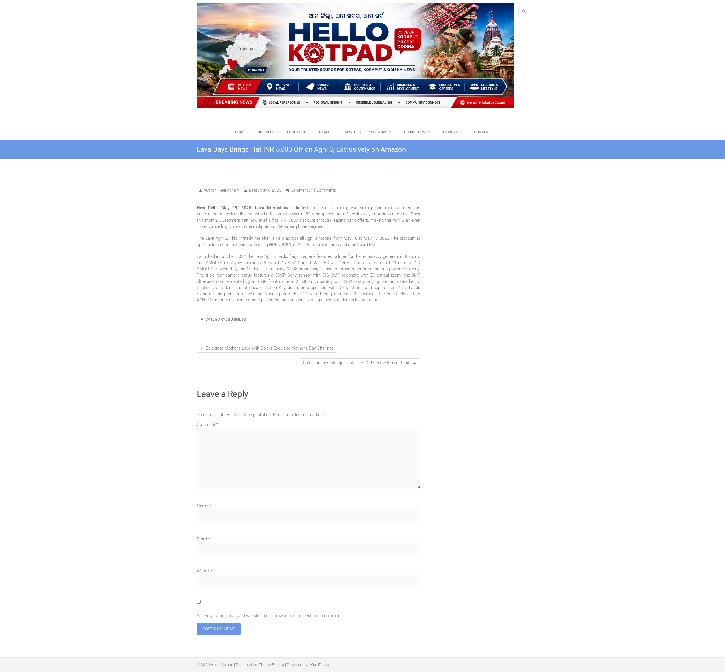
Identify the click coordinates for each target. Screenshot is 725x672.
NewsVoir (452, 132)
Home (240, 132)
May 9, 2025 (270, 190)
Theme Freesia (271, 664)
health (325, 132)
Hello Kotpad (222, 664)
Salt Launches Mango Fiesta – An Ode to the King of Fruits (360, 362)
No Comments (323, 190)
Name (204, 505)
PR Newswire (379, 132)
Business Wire (417, 132)
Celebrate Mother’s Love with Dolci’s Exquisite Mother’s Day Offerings (267, 348)
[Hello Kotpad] (355, 55)
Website (204, 570)
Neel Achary (228, 190)
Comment (207, 424)
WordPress (319, 664)
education (297, 132)
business (266, 132)
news (350, 132)
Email (203, 539)
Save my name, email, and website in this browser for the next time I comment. (270, 615)
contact (482, 132)
